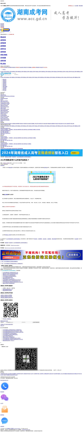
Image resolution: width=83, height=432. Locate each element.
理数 (3, 131)
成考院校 (3, 46)
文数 (5, 131)
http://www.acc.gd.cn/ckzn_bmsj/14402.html (13, 247)
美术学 (21, 373)
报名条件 (6, 67)
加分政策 (21, 67)
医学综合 (25, 129)
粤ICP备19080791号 (4, 380)
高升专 (1, 99)
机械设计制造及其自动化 (69, 373)
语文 (1, 131)
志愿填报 (14, 123)
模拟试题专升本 (3, 142)
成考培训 (3, 52)
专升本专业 (12, 96)
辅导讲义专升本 (3, 136)
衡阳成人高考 (20, 71)
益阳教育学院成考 (4, 98)
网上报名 (3, 63)
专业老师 (76, 238)
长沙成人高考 (3, 71)
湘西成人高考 (79, 71)
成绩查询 (34, 67)
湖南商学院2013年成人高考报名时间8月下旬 (11, 280)
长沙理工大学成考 (4, 117)
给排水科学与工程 (13, 374)
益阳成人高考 (50, 71)
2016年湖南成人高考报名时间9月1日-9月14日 (12, 279)
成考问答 (3, 60)
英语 (15, 129)
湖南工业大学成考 (4, 100)
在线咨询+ (2, 165)
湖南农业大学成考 (4, 105)
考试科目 (17, 67)
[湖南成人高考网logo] (9, 75)
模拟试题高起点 (3, 145)
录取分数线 (3, 54)
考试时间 (14, 67)
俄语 (39, 129)
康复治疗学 (76, 373)
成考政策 (3, 43)
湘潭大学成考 (3, 108)
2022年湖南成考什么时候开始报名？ (24, 156)
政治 (17, 129)
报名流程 (2, 26)
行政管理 (18, 373)
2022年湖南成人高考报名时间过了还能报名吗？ (12, 329)
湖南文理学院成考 (4, 110)
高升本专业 (7, 96)
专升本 (7, 102)
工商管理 (35, 373)
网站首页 (3, 37)
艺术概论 (34, 129)
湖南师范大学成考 (4, 112)
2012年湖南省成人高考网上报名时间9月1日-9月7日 (13, 282)
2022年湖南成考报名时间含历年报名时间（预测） (13, 331)
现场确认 (30, 67)
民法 (22, 129)
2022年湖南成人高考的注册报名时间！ (10, 334)
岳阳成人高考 (32, 71)
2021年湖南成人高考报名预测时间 (9, 276)
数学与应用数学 (13, 373)
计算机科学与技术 (4, 373)
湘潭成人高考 (15, 71)
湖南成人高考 (8, 234)
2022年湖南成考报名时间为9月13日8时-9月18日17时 (13, 332)
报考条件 (10, 123)
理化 (1, 134)
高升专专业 (2, 96)
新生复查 (61, 123)
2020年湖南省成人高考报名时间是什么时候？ (12, 338)
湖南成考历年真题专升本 (5, 128)
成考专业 (3, 49)
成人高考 (6, 194)
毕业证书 (41, 67)
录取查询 (38, 67)
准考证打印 (25, 67)
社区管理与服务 (57, 373)
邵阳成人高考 (26, 71)
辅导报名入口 (71, 5)
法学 (9, 373)
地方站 (4, 69)
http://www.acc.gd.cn (15, 245)
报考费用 (10, 67)
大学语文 (2, 129)
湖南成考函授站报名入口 (8, 289)
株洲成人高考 (9, 71)
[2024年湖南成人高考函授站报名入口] (41, 259)
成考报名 (45, 167)
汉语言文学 (51, 373)
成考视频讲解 (20, 148)
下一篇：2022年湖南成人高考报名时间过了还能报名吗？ (11, 263)
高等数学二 (11, 129)
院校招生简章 (14, 148)
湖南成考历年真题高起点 (5, 130)
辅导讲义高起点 (3, 139)
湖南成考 (10, 167)
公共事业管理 (46, 373)
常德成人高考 (38, 71)
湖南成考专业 (3, 94)
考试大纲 (72, 123)
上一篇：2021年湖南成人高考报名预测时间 (9, 261)
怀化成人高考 (74, 71)
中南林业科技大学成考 (4, 103)
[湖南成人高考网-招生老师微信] (5, 31)
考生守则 (37, 123)
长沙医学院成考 (3, 115)
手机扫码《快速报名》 (7, 318)
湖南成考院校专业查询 (7, 290)
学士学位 (45, 67)
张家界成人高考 (44, 71)
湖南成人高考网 (8, 156)
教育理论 (19, 129)
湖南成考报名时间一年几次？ (8, 278)
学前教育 (8, 374)
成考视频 (2, 27)
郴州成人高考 (62, 71)
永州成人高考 (68, 71)
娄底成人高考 (56, 71)
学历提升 (2, 24)
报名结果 (45, 123)
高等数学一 (6, 129)
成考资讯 (3, 40)
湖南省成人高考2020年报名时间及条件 (10, 273)
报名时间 (2, 67)
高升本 (4, 102)
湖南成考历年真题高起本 (5, 133)
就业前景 (68, 123)
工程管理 (41, 373)
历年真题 (3, 57)
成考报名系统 (3, 148)
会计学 (32, 373)
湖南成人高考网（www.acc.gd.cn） (14, 428)
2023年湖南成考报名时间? (8, 335)
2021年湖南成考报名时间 (8, 277)
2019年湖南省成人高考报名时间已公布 (10, 272)
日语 (37, 129)
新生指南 (2, 23)
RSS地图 (76, 5)
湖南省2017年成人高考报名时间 (9, 274)
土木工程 (62, 373)
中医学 (4, 374)
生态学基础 (30, 129)
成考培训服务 (9, 148)
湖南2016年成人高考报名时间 (8, 283)
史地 (3, 134)
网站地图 (81, 5)
